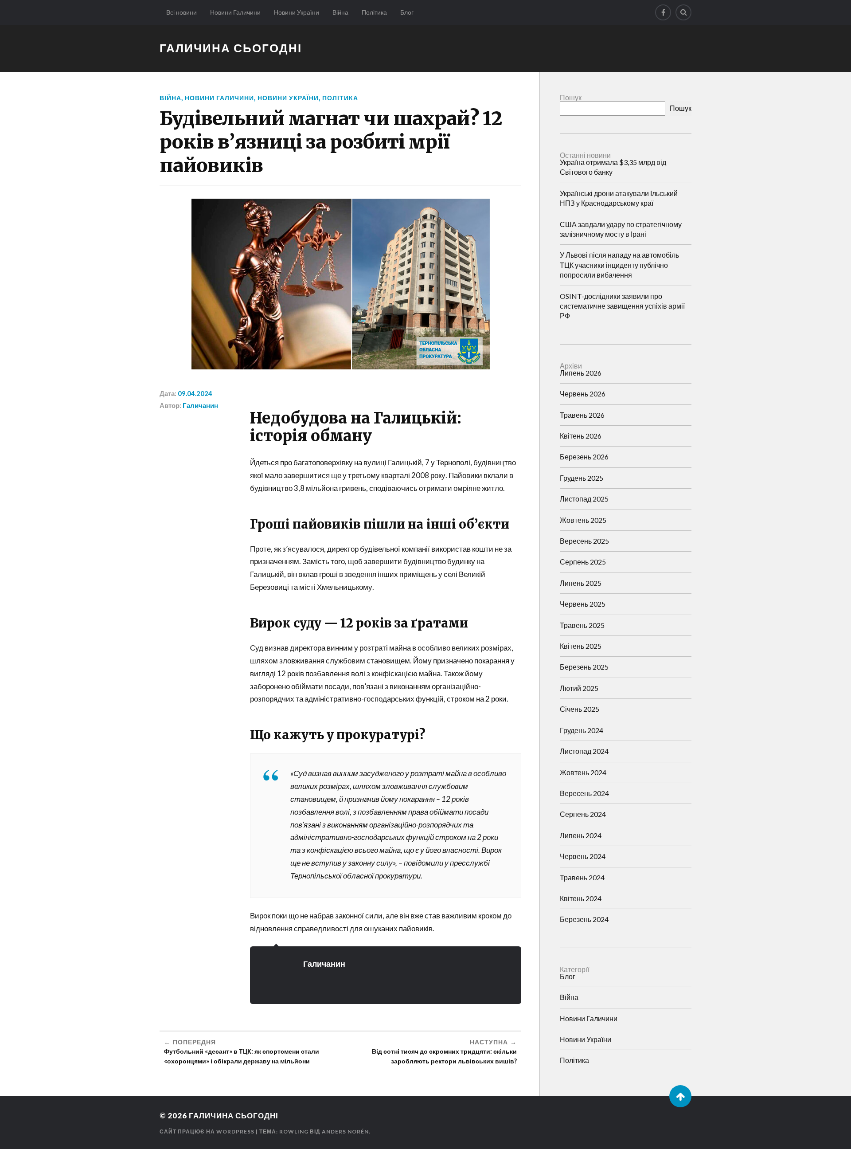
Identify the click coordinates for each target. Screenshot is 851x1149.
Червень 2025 (582, 604)
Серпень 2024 (583, 814)
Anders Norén (345, 1131)
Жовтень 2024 (583, 772)
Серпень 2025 (583, 561)
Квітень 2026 (580, 435)
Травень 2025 (582, 625)
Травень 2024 (582, 877)
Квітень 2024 (580, 898)
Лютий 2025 (579, 688)
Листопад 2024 (584, 751)
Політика (374, 12)
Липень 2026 (580, 373)
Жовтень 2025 (583, 520)
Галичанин (200, 405)
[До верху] (680, 1096)
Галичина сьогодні (231, 48)
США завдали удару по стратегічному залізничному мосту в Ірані (621, 229)
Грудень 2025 (581, 478)
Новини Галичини (235, 12)
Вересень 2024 (584, 793)
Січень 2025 (579, 709)
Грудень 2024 (581, 730)
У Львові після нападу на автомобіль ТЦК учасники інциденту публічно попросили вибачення (619, 265)
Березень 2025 (584, 667)
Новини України (296, 12)
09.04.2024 (195, 393)
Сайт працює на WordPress (207, 1131)
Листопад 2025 (584, 498)
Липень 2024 (580, 835)
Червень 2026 (582, 393)
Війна (340, 12)
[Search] (683, 12)
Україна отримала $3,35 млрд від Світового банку (613, 167)
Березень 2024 (584, 919)
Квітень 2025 (580, 646)
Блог (407, 12)
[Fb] (663, 12)
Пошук (571, 97)
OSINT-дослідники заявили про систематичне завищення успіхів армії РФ (622, 306)
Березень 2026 (584, 456)
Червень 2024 (582, 856)
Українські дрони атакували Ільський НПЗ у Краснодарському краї (619, 198)
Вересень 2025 (584, 541)
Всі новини (181, 12)
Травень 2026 (582, 415)
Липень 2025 (580, 583)
